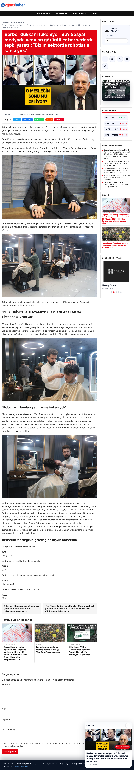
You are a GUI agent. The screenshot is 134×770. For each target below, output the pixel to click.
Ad (4, 709)
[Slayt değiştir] (111, 292)
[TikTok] (105, 66)
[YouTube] (127, 59)
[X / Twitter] (112, 59)
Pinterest (59, 120)
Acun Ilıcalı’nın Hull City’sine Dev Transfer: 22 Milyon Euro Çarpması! (117, 177)
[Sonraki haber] (126, 84)
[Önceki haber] (120, 84)
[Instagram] (120, 59)
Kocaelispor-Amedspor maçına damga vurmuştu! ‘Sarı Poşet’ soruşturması (116, 163)
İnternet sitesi (8, 729)
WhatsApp (39, 120)
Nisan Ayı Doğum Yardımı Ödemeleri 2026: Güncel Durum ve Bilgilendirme (117, 184)
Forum (95, 13)
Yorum (6, 684)
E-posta (7, 719)
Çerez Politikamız (21, 766)
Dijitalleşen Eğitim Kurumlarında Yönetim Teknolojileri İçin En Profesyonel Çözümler (116, 170)
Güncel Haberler (43, 13)
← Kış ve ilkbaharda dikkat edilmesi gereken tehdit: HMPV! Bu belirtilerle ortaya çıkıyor (21, 608)
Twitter (17, 120)
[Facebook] (105, 59)
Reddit (49, 120)
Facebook (27, 120)
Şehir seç (109, 36)
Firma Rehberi (62, 13)
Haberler (5, 22)
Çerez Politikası (80, 13)
